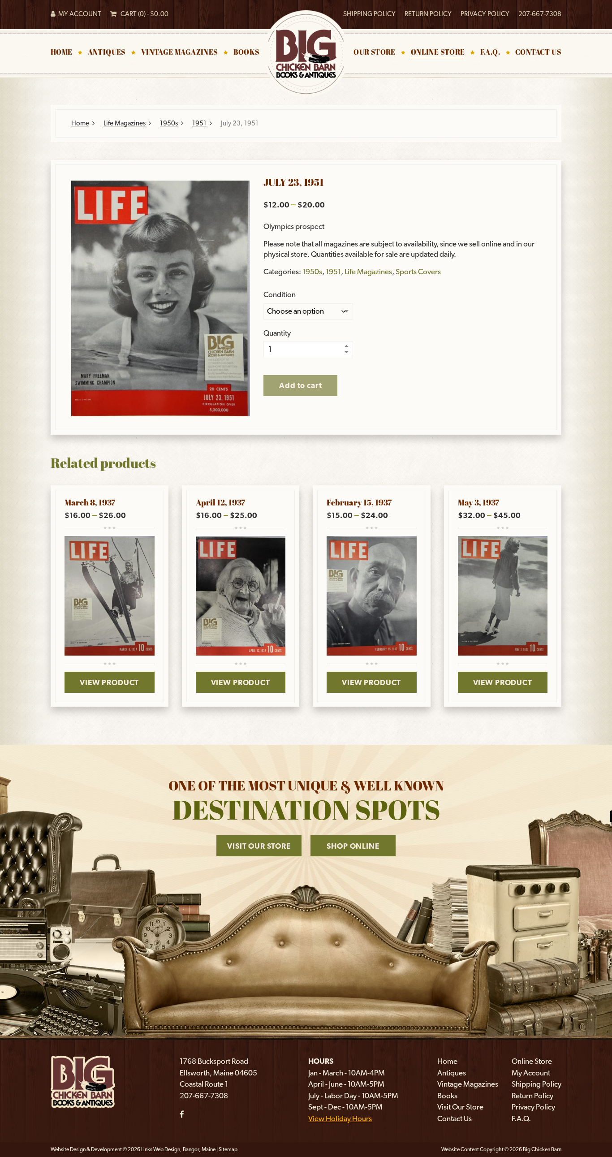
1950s (169, 123)
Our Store (374, 53)
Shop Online (353, 846)
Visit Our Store (259, 846)
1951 (199, 123)
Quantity (277, 333)
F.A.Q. (490, 53)
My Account (78, 14)
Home (62, 53)
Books (246, 53)
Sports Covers (418, 271)
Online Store (438, 53)
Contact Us (538, 53)
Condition (279, 294)
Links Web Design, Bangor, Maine (178, 1149)
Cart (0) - (142, 14)
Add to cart (300, 385)
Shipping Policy (369, 14)
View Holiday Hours (340, 1118)
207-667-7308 (539, 14)
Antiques (107, 53)
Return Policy (428, 14)
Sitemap (228, 1149)
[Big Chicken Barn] (83, 1080)
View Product (109, 682)
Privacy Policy (485, 14)
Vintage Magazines (179, 53)
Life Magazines (124, 123)
